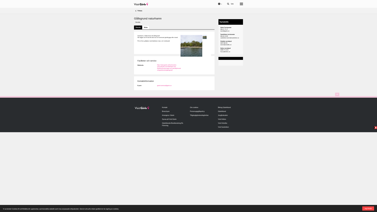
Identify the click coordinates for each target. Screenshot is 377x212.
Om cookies (194, 107)
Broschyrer (166, 111)
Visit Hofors (222, 119)
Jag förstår (368, 208)
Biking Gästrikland (224, 107)
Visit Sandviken (223, 127)
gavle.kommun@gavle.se (164, 85)
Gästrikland (222, 111)
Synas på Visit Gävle (169, 119)
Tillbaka (139, 10)
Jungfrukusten (223, 115)
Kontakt (164, 107)
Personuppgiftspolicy (197, 111)
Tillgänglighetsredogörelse (199, 115)
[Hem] (141, 3)
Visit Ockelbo (222, 123)
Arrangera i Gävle (168, 115)
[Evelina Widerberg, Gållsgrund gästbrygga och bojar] (191, 46)
